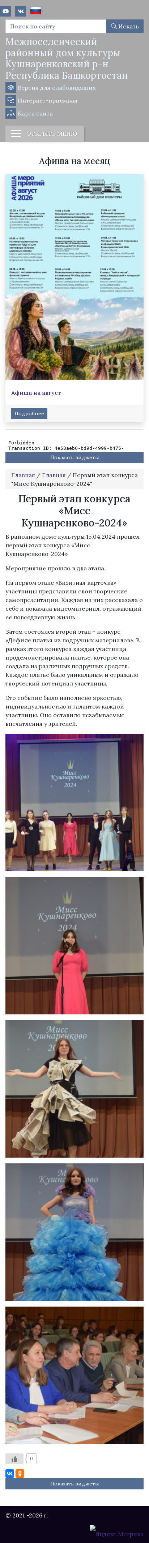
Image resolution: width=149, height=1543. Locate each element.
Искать (128, 26)
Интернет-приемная (46, 100)
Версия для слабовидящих (55, 87)
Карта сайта (34, 113)
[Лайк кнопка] (14, 1458)
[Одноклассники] (20, 1473)
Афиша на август (36, 392)
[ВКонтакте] (9, 1473)
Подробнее (29, 413)
